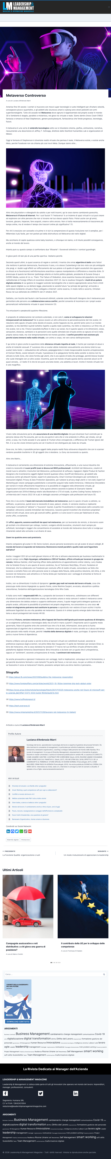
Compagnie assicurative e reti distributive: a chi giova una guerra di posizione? (25, 946)
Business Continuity (9, 1034)
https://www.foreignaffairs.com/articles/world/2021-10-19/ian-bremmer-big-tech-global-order (50, 683)
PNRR (81, 1047)
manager (44, 1047)
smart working (93, 1051)
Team (25, 1055)
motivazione (59, 1047)
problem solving (89, 1047)
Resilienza (38, 1051)
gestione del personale (96, 1125)
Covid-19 (100, 1034)
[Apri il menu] (109, 7)
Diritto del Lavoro (65, 1038)
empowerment (77, 1039)
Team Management (36, 1055)
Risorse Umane (48, 1051)
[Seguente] (105, 917)
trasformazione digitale (64, 1055)
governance (16, 1043)
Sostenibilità (18, 1055)
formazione (86, 1039)
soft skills (8, 1055)
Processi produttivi (101, 1047)
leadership (22, 1046)
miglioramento (51, 1047)
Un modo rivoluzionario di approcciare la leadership (86, 853)
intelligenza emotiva (81, 1043)
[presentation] (28, 906)
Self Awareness (61, 1051)
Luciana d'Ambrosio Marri (41, 739)
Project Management (11, 1051)
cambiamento (56, 1034)
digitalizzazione (15, 1038)
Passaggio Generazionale (72, 1047)
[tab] (51, 962)
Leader (12, 1047)
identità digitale (13, 840)
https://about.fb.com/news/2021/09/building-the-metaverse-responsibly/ (41, 677)
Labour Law (93, 1043)
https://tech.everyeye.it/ (19, 706)
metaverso (25, 840)
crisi (5, 1039)
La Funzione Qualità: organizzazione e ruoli (21, 853)
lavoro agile (94, 1128)
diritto (53, 1039)
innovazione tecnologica (67, 1043)
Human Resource (38, 1043)
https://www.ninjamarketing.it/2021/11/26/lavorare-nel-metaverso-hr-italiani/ (42, 712)
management (34, 1047)
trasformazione (50, 1055)
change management (72, 1034)
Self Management (75, 1051)
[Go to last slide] (6, 917)
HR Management (25, 1043)
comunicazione (88, 1034)
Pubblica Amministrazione (27, 1051)
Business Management (33, 1034)
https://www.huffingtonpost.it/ (22, 699)
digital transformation (37, 1038)
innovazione (53, 1042)
